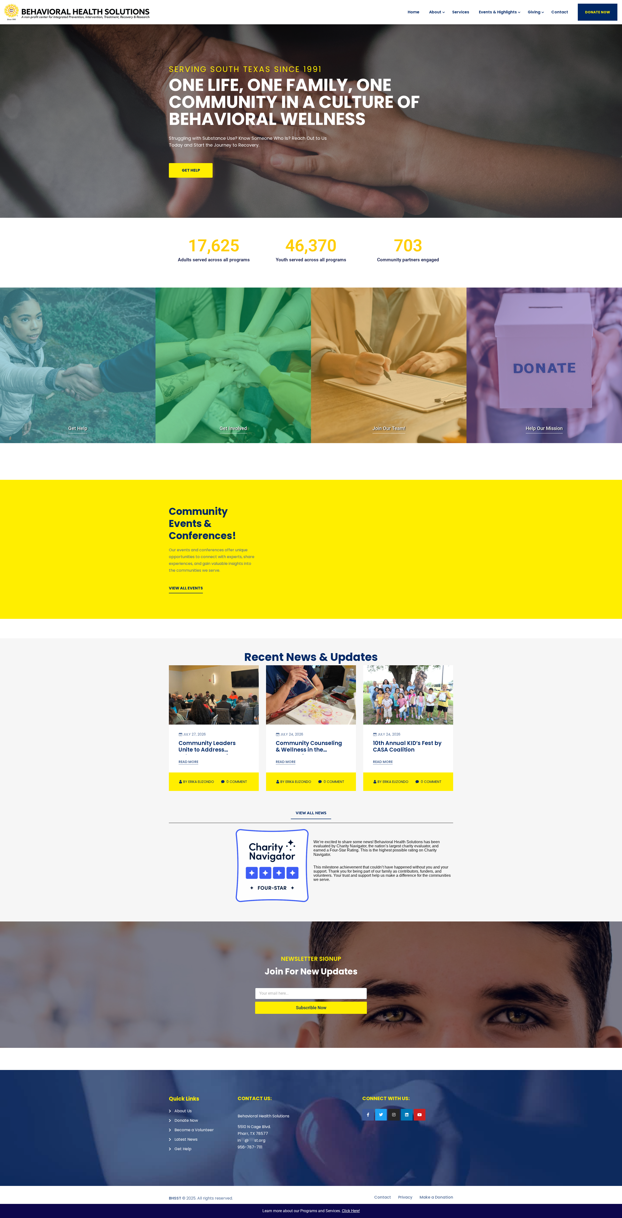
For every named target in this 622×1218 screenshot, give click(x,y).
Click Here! (351, 1211)
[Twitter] (381, 1115)
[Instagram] (394, 1115)
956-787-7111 (250, 1147)
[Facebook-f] (368, 1115)
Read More (188, 761)
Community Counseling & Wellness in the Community (309, 749)
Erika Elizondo (198, 781)
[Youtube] (419, 1115)
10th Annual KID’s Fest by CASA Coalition (407, 746)
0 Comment (236, 781)
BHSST (175, 1198)
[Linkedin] (407, 1115)
